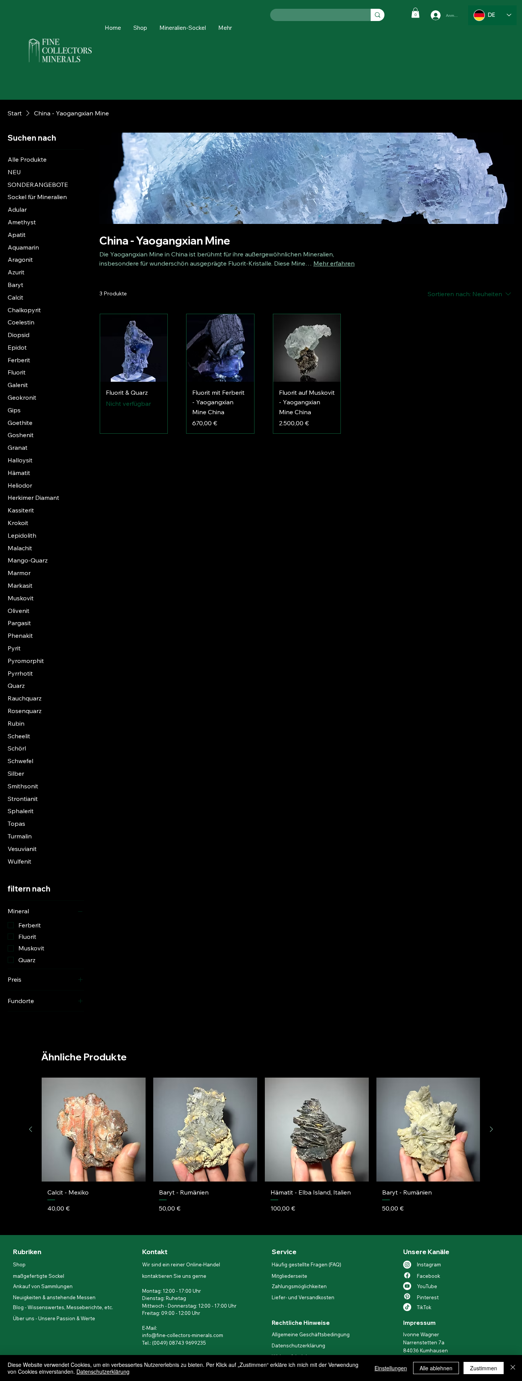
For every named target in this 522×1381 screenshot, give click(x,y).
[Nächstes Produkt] (491, 1129)
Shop (20, 1264)
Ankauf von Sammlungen (43, 1286)
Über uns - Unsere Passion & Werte (54, 1318)
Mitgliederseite (289, 1276)
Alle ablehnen (436, 1368)
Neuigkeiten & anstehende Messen (54, 1297)
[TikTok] (407, 1307)
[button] (225, 27)
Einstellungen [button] (390, 1368)
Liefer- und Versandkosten (303, 1297)
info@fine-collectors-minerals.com (182, 1335)
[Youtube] (407, 1286)
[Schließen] (512, 1368)
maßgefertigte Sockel (38, 1276)
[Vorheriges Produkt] (30, 1129)
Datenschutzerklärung (298, 1345)
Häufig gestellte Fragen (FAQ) (306, 1264)
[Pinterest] (407, 1296)
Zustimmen (483, 1368)
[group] (261, 1153)
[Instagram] (407, 1265)
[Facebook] (407, 1275)
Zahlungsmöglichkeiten (299, 1286)
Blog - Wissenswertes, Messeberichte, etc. (63, 1307)
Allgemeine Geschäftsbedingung (311, 1334)
